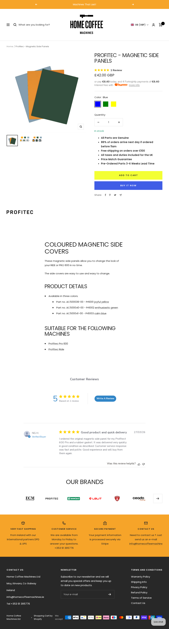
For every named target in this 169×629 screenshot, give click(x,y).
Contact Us (138, 603)
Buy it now (128, 185)
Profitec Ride (56, 349)
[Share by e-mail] (120, 195)
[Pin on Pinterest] (110, 195)
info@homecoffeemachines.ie (148, 543)
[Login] (153, 24)
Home (10, 46)
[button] (139, 25)
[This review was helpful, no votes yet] (139, 464)
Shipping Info (139, 582)
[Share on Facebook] (105, 195)
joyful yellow (101, 302)
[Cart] (160, 24)
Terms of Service (141, 597)
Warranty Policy (140, 576)
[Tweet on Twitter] (115, 195)
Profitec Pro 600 (58, 343)
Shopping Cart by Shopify (43, 617)
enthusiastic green (106, 307)
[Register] (109, 594)
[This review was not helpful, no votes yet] (143, 463)
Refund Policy (139, 592)
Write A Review (105, 398)
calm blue (100, 313)
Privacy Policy (139, 587)
